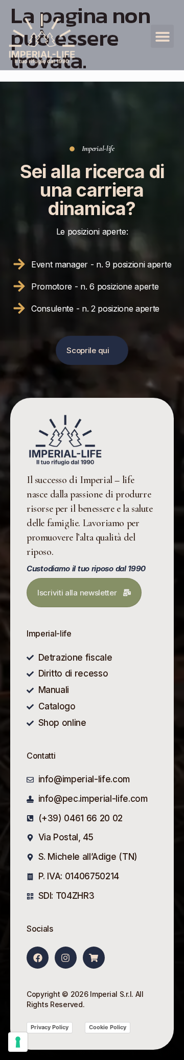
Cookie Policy (107, 1027)
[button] (162, 36)
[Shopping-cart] (94, 958)
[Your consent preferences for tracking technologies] (18, 1042)
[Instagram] (66, 958)
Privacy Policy (49, 1027)
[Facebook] (38, 958)
